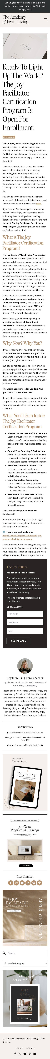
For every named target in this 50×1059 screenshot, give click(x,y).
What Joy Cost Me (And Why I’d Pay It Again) (25, 745)
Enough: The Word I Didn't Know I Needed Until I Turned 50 (25, 738)
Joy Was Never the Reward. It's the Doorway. (25, 732)
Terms (19, 1048)
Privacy (30, 1048)
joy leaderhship (9, 137)
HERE (38, 203)
